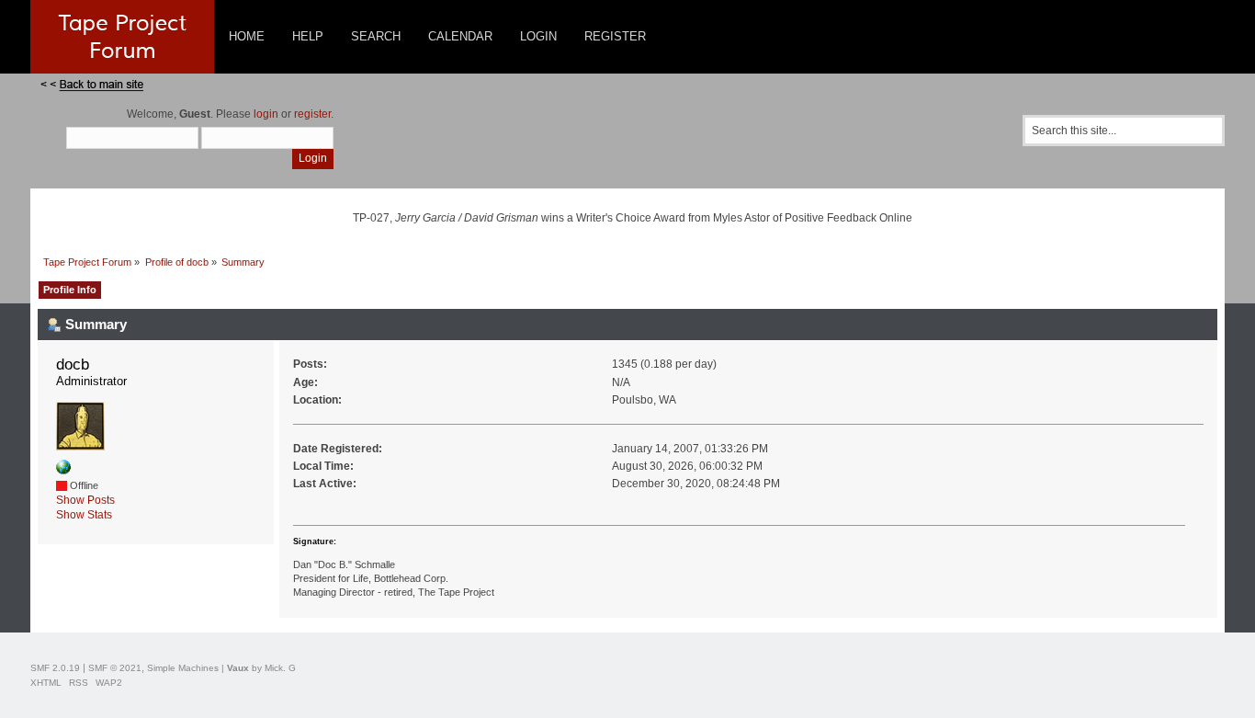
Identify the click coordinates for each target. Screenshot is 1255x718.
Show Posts (85, 500)
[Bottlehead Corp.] (63, 470)
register (312, 114)
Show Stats (84, 514)
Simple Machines (183, 668)
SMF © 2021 (114, 668)
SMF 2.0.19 (55, 668)
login (266, 114)
